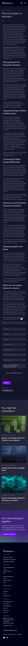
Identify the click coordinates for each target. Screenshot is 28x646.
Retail (4, 573)
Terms (5, 634)
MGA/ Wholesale (7, 571)
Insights (5, 591)
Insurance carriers (8, 557)
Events (5, 593)
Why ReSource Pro (8, 601)
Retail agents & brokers (9, 559)
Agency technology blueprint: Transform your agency (13, 439)
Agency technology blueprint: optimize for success (13, 499)
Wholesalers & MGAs (8, 561)
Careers (5, 608)
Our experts (6, 603)
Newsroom (6, 610)
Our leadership (7, 606)
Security (5, 612)
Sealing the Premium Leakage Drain (13, 469)
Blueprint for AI (7, 585)
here (22, 319)
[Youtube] (4, 637)
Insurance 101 (6, 595)
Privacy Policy (12, 634)
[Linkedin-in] (7, 637)
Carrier (4, 569)
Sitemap (19, 634)
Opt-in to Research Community (14, 373)
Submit (6, 383)
